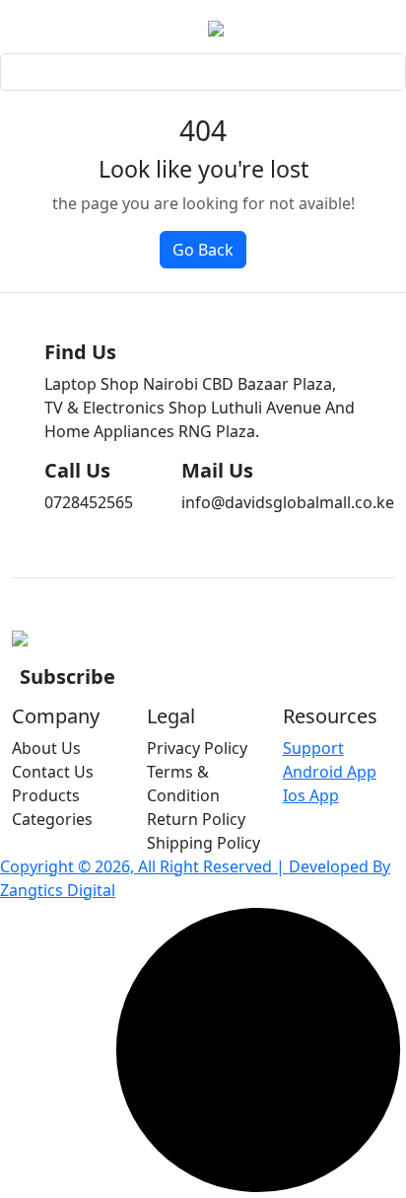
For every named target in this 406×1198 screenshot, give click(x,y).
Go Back (203, 250)
